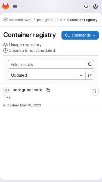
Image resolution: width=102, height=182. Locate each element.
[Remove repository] (94, 91)
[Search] (90, 64)
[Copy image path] (47, 90)
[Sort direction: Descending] (90, 75)
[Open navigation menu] (15, 6)
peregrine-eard (28, 89)
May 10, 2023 (30, 105)
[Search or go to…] (86, 6)
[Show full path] (6, 90)
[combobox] (46, 75)
